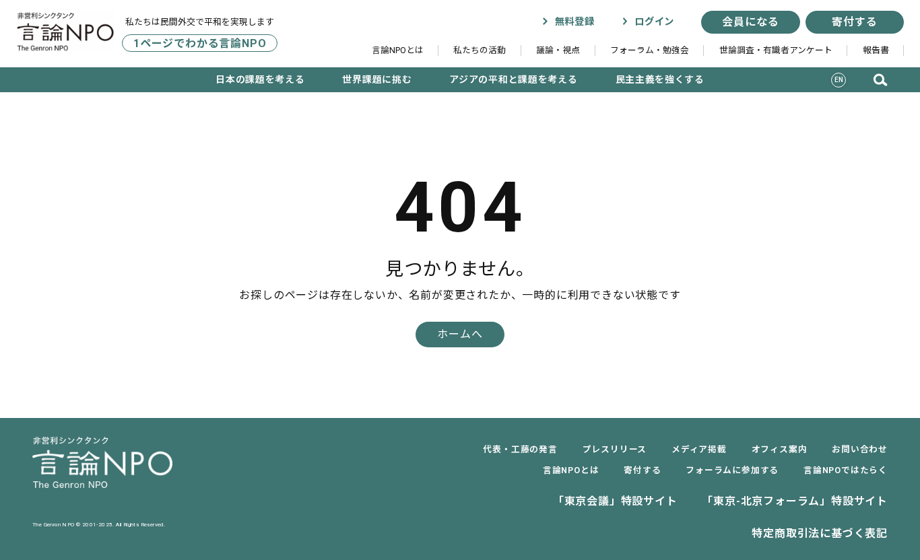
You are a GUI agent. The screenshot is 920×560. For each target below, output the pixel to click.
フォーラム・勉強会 (649, 50)
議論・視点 (558, 50)
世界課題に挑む (377, 79)
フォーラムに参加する (732, 470)
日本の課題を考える (260, 79)
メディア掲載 (699, 449)
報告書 (876, 50)
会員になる (750, 21)
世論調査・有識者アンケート (775, 50)
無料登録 (573, 22)
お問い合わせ (860, 449)
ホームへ (459, 334)
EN (839, 79)
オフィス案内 (780, 449)
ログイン (652, 22)
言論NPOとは (398, 50)
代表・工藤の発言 (520, 449)
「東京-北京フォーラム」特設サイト (795, 501)
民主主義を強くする (660, 79)
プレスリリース (615, 449)
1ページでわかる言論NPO (199, 42)
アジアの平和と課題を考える (513, 79)
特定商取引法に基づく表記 (820, 533)
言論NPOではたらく (845, 470)
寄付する (854, 21)
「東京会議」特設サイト (615, 501)
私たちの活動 (479, 50)
